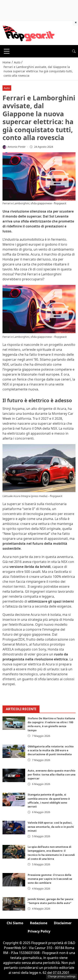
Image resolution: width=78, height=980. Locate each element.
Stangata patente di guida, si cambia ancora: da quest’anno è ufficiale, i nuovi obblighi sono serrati (49, 800)
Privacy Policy (39, 931)
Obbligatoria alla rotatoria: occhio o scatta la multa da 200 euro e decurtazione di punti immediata (51, 750)
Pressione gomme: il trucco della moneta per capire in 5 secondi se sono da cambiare (50, 879)
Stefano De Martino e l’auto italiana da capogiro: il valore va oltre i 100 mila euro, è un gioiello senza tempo (51, 724)
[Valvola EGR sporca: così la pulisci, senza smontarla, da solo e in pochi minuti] (13, 827)
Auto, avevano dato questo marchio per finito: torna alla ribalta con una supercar (52, 774)
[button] (74, 51)
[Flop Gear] (28, 32)
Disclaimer (63, 923)
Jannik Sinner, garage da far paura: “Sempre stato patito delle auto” (51, 901)
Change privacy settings (62, 976)
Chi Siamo (15, 923)
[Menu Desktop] (6, 51)
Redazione (38, 923)
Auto (7, 88)
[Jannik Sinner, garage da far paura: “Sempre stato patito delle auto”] (13, 904)
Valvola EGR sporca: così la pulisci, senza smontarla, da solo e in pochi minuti (51, 826)
